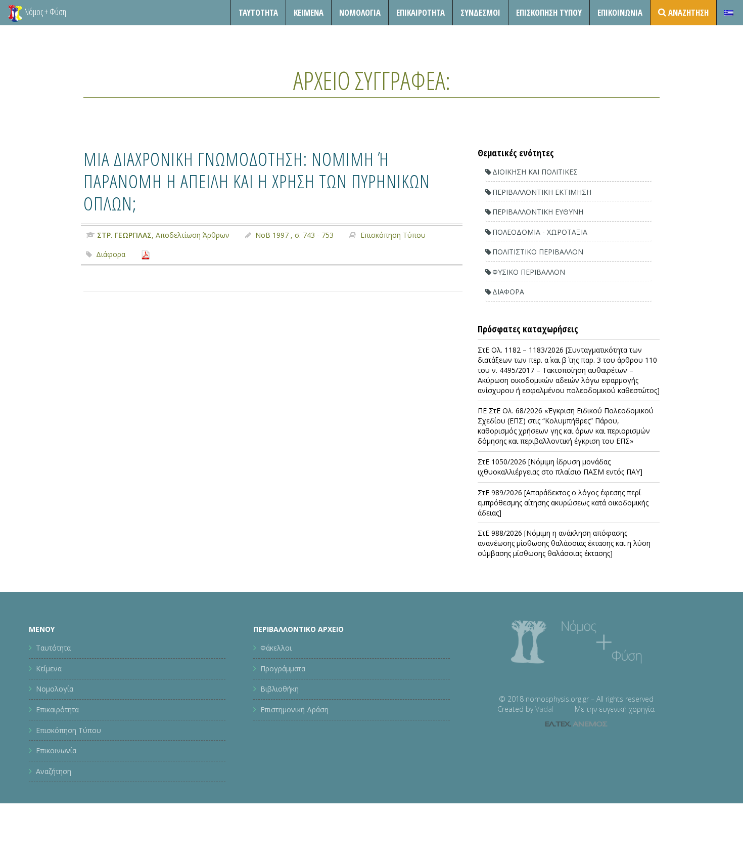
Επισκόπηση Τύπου (549, 12)
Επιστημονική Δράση (294, 709)
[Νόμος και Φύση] (15, 12)
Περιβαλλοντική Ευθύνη (537, 212)
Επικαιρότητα (57, 709)
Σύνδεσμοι (480, 12)
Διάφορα (110, 254)
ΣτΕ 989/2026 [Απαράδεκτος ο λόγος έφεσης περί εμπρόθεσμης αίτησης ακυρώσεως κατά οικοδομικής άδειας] (563, 503)
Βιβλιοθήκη (279, 689)
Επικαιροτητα (420, 12)
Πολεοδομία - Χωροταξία (539, 232)
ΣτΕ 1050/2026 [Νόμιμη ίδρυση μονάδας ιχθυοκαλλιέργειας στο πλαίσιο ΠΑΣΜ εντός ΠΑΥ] (560, 467)
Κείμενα (308, 12)
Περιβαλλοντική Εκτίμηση (541, 192)
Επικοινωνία (619, 12)
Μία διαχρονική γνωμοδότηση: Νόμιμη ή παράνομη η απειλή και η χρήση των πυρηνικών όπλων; (256, 181)
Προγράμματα (282, 668)
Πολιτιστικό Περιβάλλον (537, 251)
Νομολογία (360, 12)
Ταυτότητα (258, 12)
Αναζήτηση (53, 771)
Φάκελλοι (276, 648)
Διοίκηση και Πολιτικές (535, 172)
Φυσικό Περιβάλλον (528, 272)
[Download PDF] (145, 254)
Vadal (544, 709)
